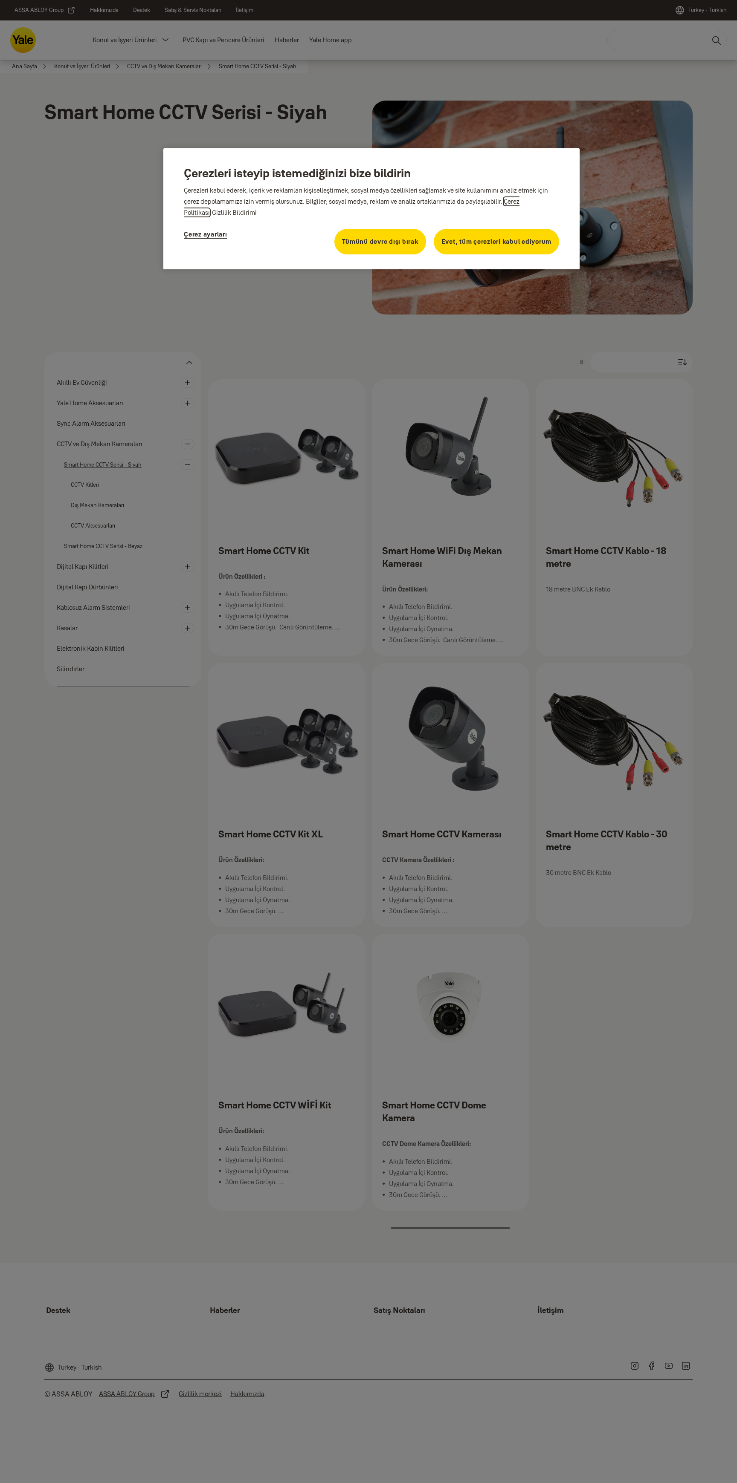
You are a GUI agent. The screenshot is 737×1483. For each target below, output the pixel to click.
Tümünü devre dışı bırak (380, 241)
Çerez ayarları (205, 234)
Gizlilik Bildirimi (234, 212)
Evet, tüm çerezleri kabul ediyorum (496, 241)
